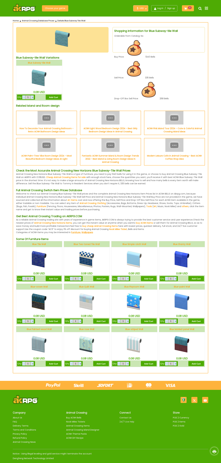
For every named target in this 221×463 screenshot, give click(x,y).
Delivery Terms (20, 425)
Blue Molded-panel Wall (182, 329)
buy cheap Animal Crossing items (100, 226)
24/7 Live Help (127, 421)
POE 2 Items (179, 421)
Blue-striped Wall (134, 329)
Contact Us (125, 417)
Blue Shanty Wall (181, 244)
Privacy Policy (20, 433)
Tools (149, 206)
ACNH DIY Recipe (74, 437)
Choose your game (55, 8)
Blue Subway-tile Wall (39, 62)
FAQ (15, 421)
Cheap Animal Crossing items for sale (66, 177)
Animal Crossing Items (78, 425)
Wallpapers (87, 232)
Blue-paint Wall (182, 286)
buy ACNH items (144, 222)
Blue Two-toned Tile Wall (87, 244)
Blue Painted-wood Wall (39, 329)
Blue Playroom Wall (134, 286)
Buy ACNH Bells (73, 417)
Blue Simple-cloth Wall (134, 244)
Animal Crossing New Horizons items (53, 222)
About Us (17, 417)
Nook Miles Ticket (118, 229)
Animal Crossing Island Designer (82, 429)
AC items (72, 200)
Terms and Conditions (24, 429)
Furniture (41, 206)
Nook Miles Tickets (75, 421)
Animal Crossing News (24, 441)
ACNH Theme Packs (76, 433)
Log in (160, 8)
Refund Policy (20, 437)
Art (155, 206)
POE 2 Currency (181, 417)
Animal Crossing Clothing (93, 203)
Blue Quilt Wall (86, 286)
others (185, 206)
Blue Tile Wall (39, 244)
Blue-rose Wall (86, 329)
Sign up (171, 8)
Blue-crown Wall (39, 286)
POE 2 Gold (178, 425)
